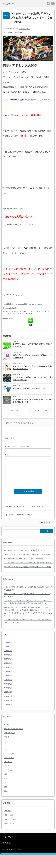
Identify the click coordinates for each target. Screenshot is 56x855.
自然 (5, 786)
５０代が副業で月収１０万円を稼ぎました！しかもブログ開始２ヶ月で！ (32, 400)
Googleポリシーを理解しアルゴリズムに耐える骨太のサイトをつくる (33, 378)
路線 (5, 791)
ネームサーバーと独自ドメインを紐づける (29, 388)
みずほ (8, 590)
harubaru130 (9, 28)
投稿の (8, 815)
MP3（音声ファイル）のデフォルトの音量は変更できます (24, 550)
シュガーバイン (9, 3)
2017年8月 (8, 659)
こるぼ (13, 622)
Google (6, 724)
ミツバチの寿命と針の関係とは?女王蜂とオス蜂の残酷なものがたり (28, 562)
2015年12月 (8, 692)
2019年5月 (8, 642)
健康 (5, 774)
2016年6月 (8, 671)
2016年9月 (8, 663)
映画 (5, 778)
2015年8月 (8, 704)
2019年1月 (8, 646)
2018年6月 (8, 655)
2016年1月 (8, 688)
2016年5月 (8, 675)
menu (53, 3)
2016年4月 (8, 680)
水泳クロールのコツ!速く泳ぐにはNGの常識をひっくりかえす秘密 (27, 567)
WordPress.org (9, 823)
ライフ (6, 766)
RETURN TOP (46, 522)
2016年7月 (8, 667)
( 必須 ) (10, 438)
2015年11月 (8, 696)
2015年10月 (8, 700)
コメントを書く (24, 29)
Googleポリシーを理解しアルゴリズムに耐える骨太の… (25, 506)
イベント (7, 741)
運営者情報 (7, 843)
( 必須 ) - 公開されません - (18, 446)
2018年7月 (8, 651)
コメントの (10, 819)
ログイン (7, 811)
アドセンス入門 (11, 308)
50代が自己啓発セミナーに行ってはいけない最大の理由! (24, 558)
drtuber (6, 596)
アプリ (6, 737)
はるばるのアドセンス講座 (13, 729)
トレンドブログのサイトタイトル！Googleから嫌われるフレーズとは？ (33, 367)
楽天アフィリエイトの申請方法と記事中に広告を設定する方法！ (32, 345)
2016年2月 (8, 684)
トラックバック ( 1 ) (41, 410)
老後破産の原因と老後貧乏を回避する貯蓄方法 (26, 603)
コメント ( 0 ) (14, 410)
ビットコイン (9, 758)
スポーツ (7, 745)
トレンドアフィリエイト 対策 (15, 311)
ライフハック (9, 770)
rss (48, 3)
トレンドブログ (9, 753)
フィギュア (8, 762)
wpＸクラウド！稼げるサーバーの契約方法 (20, 515)
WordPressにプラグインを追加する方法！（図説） (22, 607)
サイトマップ (8, 837)
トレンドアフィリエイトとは (21, 313)
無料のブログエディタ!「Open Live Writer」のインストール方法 (33, 356)
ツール (6, 749)
